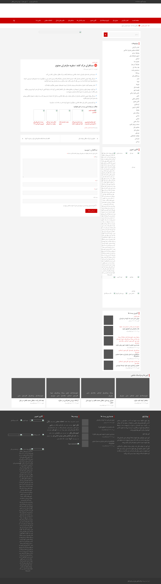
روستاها (137, 73)
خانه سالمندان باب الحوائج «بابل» (130, 329)
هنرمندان (137, 139)
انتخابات (66, 421)
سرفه (58, 430)
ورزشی (137, 142)
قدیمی (61, 433)
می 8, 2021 (136, 347)
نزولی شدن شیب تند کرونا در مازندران (129, 318)
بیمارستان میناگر (63, 427)
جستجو (106, 34)
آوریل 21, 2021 (110, 405)
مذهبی (137, 119)
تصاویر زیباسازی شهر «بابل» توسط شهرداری (127, 365)
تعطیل (56, 427)
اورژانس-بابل (52, 421)
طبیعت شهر (136, 90)
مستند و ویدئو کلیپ (134, 124)
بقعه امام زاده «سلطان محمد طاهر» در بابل (31, 400)
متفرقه (137, 110)
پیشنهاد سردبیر (135, 53)
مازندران (85, 127)
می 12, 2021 (136, 331)
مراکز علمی (136, 121)
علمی (137, 96)
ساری (60, 430)
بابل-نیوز (76, 425)
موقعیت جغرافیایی (135, 136)
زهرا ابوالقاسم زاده (130, 331)
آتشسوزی (77, 421)
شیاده (67, 433)
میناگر (78, 436)
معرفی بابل (115, 20)
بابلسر (64, 425)
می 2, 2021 (136, 358)
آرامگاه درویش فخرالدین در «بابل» (68, 400)
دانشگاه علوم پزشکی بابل (73, 430)
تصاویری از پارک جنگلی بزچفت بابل (87, 138)
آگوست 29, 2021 (135, 321)
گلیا (63, 439)
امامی (90, 69)
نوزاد (51, 436)
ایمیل (95, 189)
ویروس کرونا (75, 438)
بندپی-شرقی (76, 427)
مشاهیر (50, 433)
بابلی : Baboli (138, 9)
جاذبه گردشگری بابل (51, 427)
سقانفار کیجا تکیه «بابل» (141, 400)
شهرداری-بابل (49, 430)
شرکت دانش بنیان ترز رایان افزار (135, 581)
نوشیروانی (48, 436)
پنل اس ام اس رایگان (16, 1)
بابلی (54, 425)
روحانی (66, 430)
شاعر (138, 79)
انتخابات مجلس (48, 20)
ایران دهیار (24, 1)
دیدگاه (95, 157)
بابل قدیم (61, 425)
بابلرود (67, 425)
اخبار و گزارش (125, 20)
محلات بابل (136, 113)
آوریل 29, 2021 (136, 368)
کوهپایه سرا (66, 438)
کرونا (70, 439)
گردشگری (136, 104)
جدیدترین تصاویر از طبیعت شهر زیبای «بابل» (127, 345)
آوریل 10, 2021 (40, 403)
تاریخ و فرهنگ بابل (104, 20)
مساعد (53, 433)
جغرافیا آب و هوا (135, 64)
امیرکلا (69, 421)
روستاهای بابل (135, 76)
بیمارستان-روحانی (70, 427)
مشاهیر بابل (71, 20)
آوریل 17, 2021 (75, 403)
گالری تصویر (93, 20)
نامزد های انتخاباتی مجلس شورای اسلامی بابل (64, 436)
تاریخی (137, 59)
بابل (48, 421)
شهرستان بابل (74, 433)
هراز (78, 438)
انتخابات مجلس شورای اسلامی (131, 50)
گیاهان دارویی (135, 107)
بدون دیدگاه (86, 69)
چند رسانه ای (81, 20)
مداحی (137, 116)
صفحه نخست (135, 20)
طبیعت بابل (136, 87)
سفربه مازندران (90, 127)
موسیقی (137, 133)
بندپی (51, 425)
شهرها (137, 84)
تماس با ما (38, 20)
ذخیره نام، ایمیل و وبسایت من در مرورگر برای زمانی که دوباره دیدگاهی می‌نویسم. (79, 205)
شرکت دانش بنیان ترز (33, 1)
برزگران (130, 321)
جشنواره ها (136, 62)
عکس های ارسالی (60, 20)
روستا (63, 430)
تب (58, 427)
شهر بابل (54, 430)
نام (96, 180)
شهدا (138, 81)
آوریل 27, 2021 (145, 403)
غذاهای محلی (135, 99)
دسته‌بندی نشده (135, 70)
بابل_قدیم (70, 425)
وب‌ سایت (95, 197)
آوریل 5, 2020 (94, 69)
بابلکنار (56, 425)
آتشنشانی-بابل (73, 421)
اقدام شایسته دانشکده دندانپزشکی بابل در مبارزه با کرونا (37, 138)
